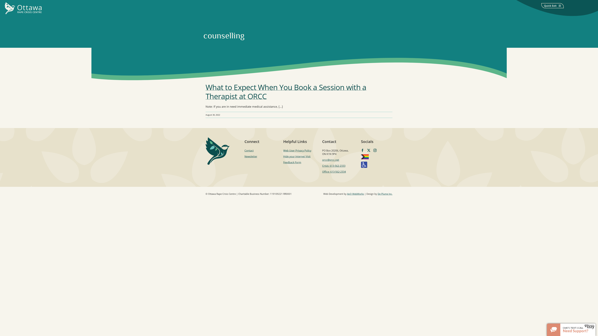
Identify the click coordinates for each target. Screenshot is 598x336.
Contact (249, 150)
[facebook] (362, 150)
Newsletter (250, 156)
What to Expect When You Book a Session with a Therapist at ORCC (286, 91)
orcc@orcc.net (330, 160)
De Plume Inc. (385, 193)
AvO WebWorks (355, 193)
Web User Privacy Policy (297, 150)
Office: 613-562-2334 (334, 171)
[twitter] (368, 150)
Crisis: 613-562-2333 (333, 166)
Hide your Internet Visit (297, 156)
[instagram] (375, 150)
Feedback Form (292, 162)
